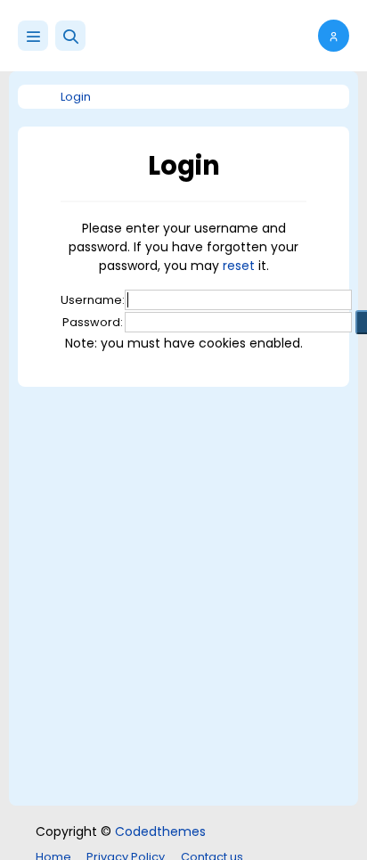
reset (239, 265)
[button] (70, 35)
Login (76, 96)
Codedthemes (160, 831)
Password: (92, 322)
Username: (93, 299)
